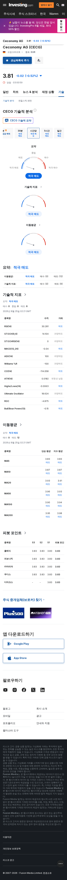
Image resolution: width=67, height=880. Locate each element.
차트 (16, 92)
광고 (38, 715)
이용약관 (7, 837)
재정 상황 (48, 92)
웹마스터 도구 (11, 730)
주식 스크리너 (27, 13)
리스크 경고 (8, 860)
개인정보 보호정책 (12, 848)
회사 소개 (41, 708)
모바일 (6, 715)
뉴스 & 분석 (30, 92)
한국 (43, 13)
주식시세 (9, 13)
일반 (6, 92)
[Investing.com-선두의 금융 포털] (21, 5)
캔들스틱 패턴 (25, 100)
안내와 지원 (43, 723)
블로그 (6, 708)
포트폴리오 (9, 723)
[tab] (20, 133)
